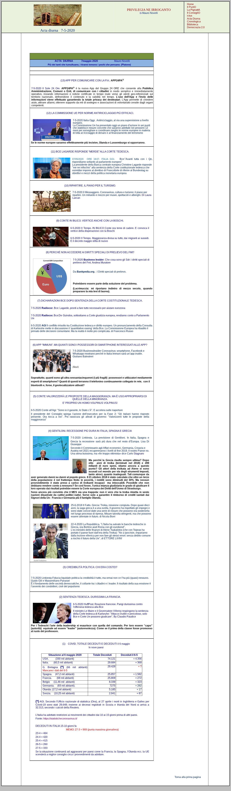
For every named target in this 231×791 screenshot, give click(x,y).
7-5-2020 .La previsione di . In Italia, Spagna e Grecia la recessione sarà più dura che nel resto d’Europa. (110, 441)
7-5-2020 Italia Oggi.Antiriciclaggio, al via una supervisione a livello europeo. (111, 121)
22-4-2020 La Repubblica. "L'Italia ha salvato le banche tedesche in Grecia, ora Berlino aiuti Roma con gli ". (108, 525)
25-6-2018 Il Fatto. (111, 511)
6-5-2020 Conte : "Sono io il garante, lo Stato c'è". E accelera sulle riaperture (77, 410)
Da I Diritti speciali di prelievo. (100, 271)
